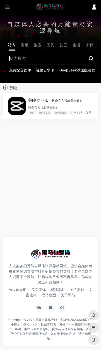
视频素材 (58, 289)
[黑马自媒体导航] (50, 6)
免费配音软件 (20, 70)
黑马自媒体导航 (46, 320)
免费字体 (38, 289)
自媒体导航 (18, 289)
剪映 (32, 112)
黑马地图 (48, 295)
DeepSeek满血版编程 (77, 70)
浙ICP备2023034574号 (76, 320)
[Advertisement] (50, 181)
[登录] (94, 8)
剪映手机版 (44, 112)
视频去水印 (45, 70)
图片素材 (77, 289)
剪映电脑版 (60, 112)
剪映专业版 (55, 100)
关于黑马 (68, 295)
